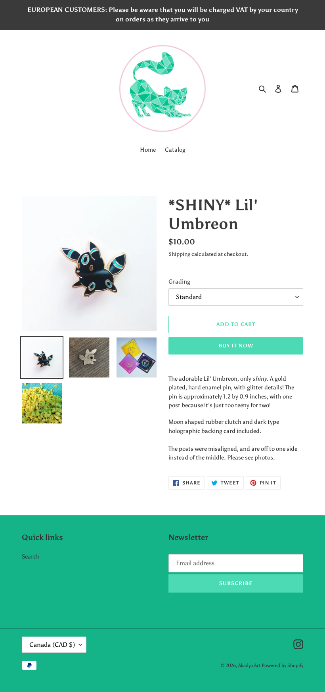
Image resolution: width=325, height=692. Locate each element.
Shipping (179, 254)
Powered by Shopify (282, 665)
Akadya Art (249, 665)
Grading (179, 281)
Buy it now (235, 346)
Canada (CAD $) (52, 644)
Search (31, 556)
